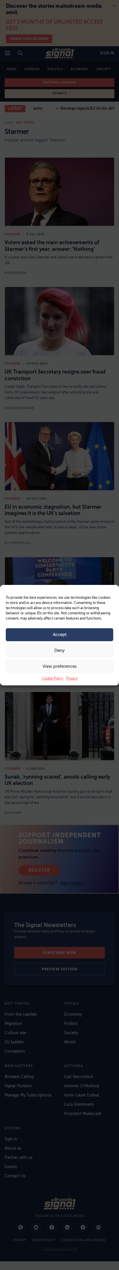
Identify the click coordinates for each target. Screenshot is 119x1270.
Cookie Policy (52, 678)
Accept (59, 634)
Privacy (72, 678)
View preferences (59, 666)
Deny (59, 650)
